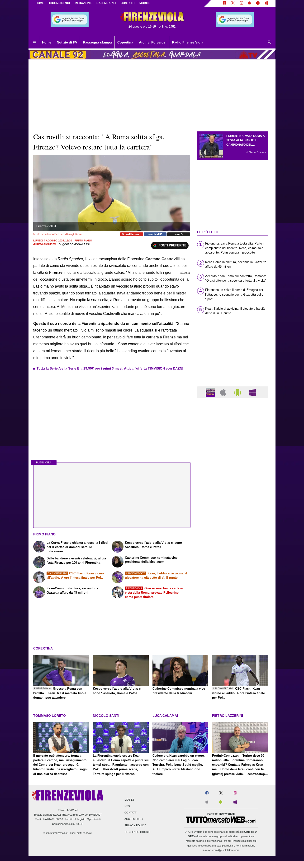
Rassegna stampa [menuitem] (97, 42)
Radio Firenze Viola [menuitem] (187, 42)
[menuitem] (34, 42)
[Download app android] (258, 3)
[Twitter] (233, 3)
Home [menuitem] (46, 42)
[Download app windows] (266, 3)
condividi (154, 234)
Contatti (130, 812)
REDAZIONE (83, 3)
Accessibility (133, 819)
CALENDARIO (106, 3)
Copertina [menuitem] (125, 42)
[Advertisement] (232, 586)
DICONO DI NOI (59, 3)
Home (40, 3)
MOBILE (144, 3)
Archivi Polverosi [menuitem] (152, 42)
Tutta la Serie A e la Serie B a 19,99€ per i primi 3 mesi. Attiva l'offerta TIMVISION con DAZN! (110, 368)
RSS (127, 806)
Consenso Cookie (137, 832)
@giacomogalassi (76, 244)
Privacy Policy (135, 825)
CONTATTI (127, 3)
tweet (177, 234)
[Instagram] (241, 3)
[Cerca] (269, 42)
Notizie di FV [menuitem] (67, 42)
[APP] (211, 392)
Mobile (129, 799)
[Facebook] (224, 3)
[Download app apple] (250, 3)
